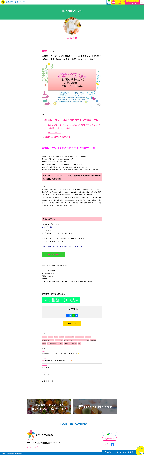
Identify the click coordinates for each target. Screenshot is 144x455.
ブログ (61, 343)
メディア (72, 340)
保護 (61, 340)
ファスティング (86, 340)
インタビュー (78, 340)
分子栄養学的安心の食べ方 (52, 343)
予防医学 (44, 343)
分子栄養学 (44, 51)
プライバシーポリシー (33, 447)
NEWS (79, 343)
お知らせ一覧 (72, 324)
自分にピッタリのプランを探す (120, 452)
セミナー (57, 340)
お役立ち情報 (93, 340)
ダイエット (50, 336)
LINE (110, 434)
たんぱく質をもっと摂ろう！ (48, 340)
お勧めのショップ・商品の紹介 (70, 343)
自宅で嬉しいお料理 (69, 336)
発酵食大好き (88, 336)
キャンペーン (66, 340)
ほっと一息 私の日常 (79, 336)
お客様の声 (44, 336)
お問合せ (111, 439)
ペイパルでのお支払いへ (53, 254)
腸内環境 (56, 336)
